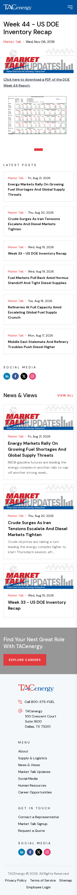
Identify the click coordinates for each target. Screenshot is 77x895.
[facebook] (15, 376)
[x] (24, 376)
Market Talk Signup (32, 824)
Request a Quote (31, 830)
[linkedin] (6, 376)
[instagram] (32, 376)
